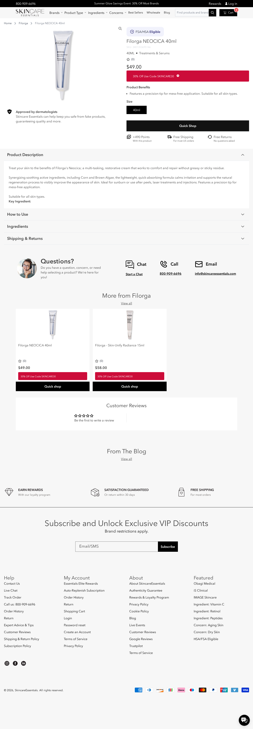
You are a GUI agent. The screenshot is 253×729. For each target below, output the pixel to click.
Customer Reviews (17, 632)
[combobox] (195, 12)
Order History (14, 611)
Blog (132, 618)
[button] (55, 13)
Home (8, 23)
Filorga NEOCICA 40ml (35, 345)
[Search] (120, 28)
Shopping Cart (74, 611)
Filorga (23, 23)
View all (126, 303)
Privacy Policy (73, 646)
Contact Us (12, 583)
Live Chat (10, 590)
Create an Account (77, 632)
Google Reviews (141, 639)
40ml (136, 110)
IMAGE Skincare (205, 597)
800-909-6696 (26, 4)
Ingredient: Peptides (208, 618)
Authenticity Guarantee (145, 590)
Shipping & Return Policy (21, 639)
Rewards (215, 4)
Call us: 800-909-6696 (19, 604)
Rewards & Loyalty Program (149, 597)
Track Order (12, 597)
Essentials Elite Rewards (81, 583)
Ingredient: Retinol (207, 611)
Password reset (74, 625)
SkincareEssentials (26, 690)
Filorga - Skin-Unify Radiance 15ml (119, 345)
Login (68, 618)
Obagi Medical (204, 583)
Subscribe (168, 547)
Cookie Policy (139, 611)
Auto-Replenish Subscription (84, 590)
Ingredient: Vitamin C (209, 604)
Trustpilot (136, 646)
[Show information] (177, 75)
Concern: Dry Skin (207, 632)
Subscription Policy (17, 646)
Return (8, 618)
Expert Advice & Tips (19, 625)
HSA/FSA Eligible (206, 639)
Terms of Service (75, 639)
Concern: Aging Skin (208, 625)
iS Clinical (201, 590)
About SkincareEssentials (147, 583)
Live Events (137, 625)
